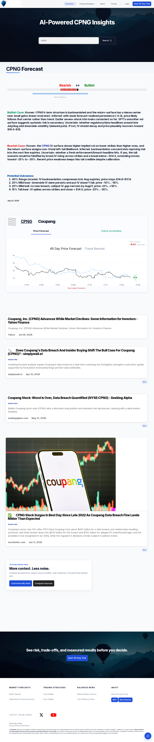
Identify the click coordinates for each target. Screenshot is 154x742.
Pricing (114, 4)
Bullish (11, 694)
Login (127, 4)
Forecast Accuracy (27, 699)
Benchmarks (125, 700)
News (102, 4)
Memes (85, 699)
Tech (79, 699)
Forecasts (69, 4)
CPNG (46, 145)
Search (105, 40)
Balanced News (83, 694)
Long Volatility (48, 694)
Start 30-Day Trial (142, 4)
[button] (77, 288)
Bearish (18, 694)
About (113, 694)
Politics (92, 699)
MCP (115, 700)
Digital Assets (14, 699)
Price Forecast (41, 231)
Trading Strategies (86, 4)
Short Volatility (48, 699)
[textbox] (69, 40)
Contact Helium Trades (20, 715)
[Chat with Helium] (148, 736)
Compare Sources (43, 583)
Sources (93, 694)
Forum (126, 694)
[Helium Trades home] (11, 4)
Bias (144, 382)
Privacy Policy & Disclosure (19, 726)
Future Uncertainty (111, 231)
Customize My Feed (20, 583)
